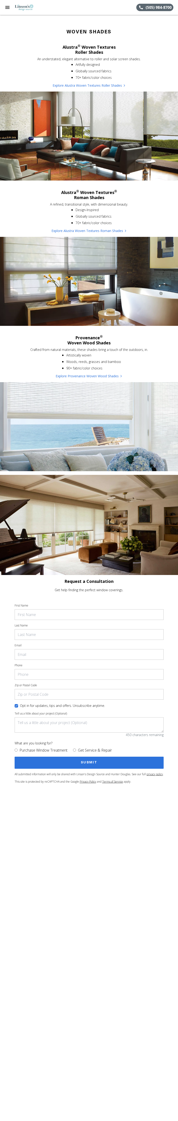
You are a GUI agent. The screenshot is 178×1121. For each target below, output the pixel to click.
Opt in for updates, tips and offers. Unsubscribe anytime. (62, 705)
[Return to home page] (29, 7)
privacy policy (154, 774)
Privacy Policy (88, 782)
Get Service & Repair (95, 750)
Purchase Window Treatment (43, 750)
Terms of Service (112, 782)
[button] (7, 7)
